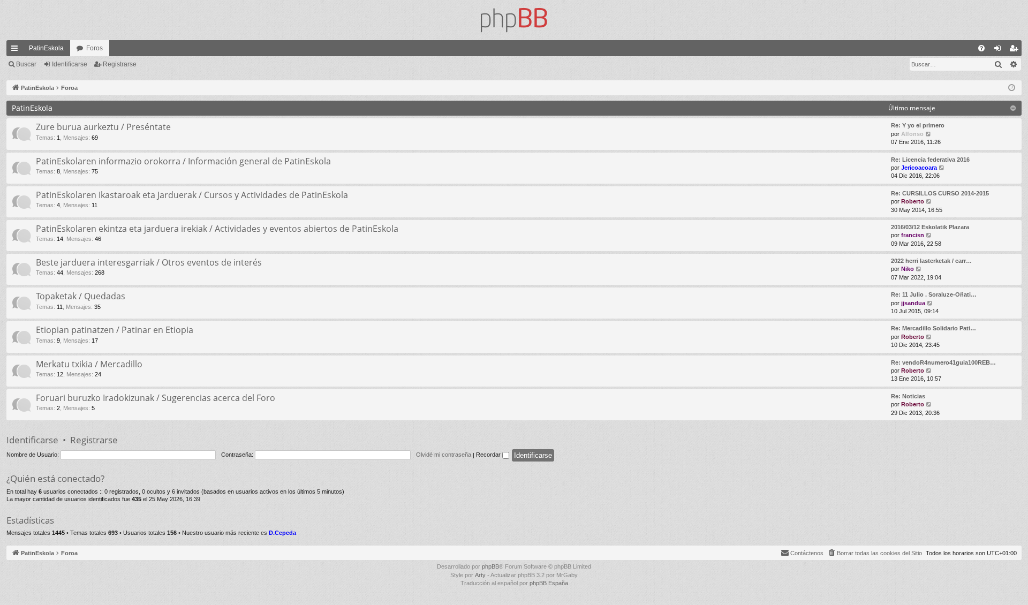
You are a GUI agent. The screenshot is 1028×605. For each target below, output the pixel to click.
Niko (907, 269)
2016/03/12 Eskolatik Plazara (930, 227)
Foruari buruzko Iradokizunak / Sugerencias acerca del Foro (155, 398)
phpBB (490, 566)
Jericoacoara (919, 167)
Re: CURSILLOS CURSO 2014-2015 (940, 193)
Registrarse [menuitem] (1016, 50)
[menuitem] (981, 48)
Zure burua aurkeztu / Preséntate (103, 127)
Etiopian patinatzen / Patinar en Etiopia (114, 330)
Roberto (912, 201)
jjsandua (913, 303)
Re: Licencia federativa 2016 (930, 159)
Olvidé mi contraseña (443, 454)
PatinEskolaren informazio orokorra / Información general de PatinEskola (183, 161)
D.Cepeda (282, 533)
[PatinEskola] (514, 20)
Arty (480, 575)
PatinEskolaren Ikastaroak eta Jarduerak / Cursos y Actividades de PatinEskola (192, 195)
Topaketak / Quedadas (80, 296)
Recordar (489, 454)
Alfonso (912, 134)
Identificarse (69, 64)
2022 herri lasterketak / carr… (931, 261)
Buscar (26, 64)
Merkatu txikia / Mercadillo (89, 364)
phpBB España (549, 583)
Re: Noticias (908, 396)
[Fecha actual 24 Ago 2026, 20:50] (1011, 88)
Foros (94, 48)
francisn (912, 235)
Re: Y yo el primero (917, 125)
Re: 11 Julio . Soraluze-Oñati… (934, 294)
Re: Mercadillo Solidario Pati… (933, 328)
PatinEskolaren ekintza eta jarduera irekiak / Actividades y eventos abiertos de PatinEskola (217, 229)
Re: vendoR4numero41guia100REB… (943, 362)
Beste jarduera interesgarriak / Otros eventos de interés (149, 262)
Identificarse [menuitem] (1000, 50)
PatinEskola (46, 48)
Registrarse (120, 64)
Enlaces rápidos (16, 50)
